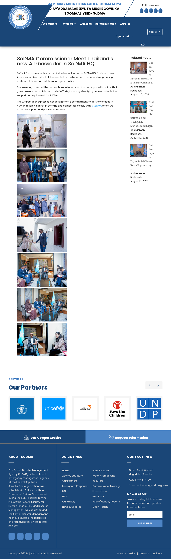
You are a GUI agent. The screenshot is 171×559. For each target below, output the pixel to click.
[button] (149, 385)
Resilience (98, 496)
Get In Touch (100, 506)
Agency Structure (72, 475)
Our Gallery (68, 501)
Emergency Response (75, 486)
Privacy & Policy (126, 553)
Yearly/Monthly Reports (106, 501)
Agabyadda (123, 36)
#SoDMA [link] (96, 105)
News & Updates (71, 506)
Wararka (125, 23)
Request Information (131, 438)
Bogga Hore (50, 23)
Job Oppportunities (45, 438)
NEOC (65, 496)
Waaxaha (86, 23)
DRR (64, 491)
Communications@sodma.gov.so (148, 485)
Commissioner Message (107, 486)
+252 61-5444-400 (140, 479)
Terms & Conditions (150, 553)
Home (65, 470)
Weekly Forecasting (104, 475)
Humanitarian (100, 491)
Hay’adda (67, 23)
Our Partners (69, 481)
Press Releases (101, 470)
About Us (98, 481)
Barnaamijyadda (105, 23)
